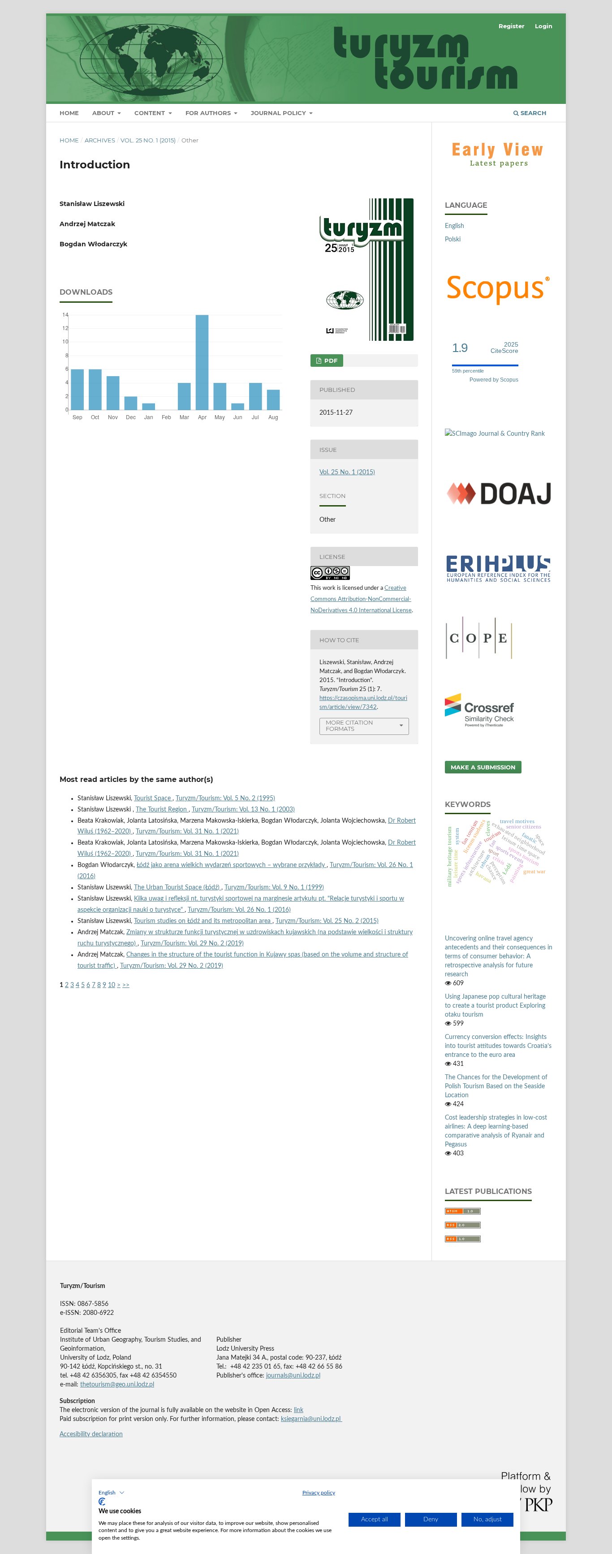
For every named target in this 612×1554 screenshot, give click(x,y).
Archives (100, 140)
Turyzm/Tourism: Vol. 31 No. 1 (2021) (187, 832)
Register (512, 26)
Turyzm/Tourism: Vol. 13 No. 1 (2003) (243, 810)
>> (125, 985)
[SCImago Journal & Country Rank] (495, 434)
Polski (453, 239)
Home (69, 112)
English (454, 226)
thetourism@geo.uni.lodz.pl (117, 1385)
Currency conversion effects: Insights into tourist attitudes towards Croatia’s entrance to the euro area (498, 1046)
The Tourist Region (162, 810)
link (298, 1410)
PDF (330, 360)
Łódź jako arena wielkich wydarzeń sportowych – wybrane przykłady (232, 865)
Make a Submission (483, 767)
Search (533, 112)
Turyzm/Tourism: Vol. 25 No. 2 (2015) (327, 921)
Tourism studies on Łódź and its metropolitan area (203, 921)
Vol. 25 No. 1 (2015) (148, 140)
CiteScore (504, 347)
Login (543, 26)
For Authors (209, 112)
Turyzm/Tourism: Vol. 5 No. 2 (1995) (225, 798)
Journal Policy (279, 112)
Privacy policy (318, 1492)
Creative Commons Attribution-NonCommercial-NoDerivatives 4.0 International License (361, 599)
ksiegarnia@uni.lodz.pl (311, 1419)
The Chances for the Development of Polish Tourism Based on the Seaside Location (496, 1086)
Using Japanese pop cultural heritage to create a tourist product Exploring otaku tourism (495, 1006)
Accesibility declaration (91, 1434)
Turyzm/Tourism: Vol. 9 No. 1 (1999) (274, 887)
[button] (112, 1493)
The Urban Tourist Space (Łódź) (177, 887)
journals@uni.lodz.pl (293, 1376)
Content (150, 112)
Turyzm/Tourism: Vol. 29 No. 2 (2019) (192, 943)
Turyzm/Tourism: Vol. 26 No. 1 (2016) (239, 910)
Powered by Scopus (494, 380)
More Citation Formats (349, 726)
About (104, 112)
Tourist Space (153, 798)
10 (111, 985)
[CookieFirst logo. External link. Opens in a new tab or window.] (102, 1502)
